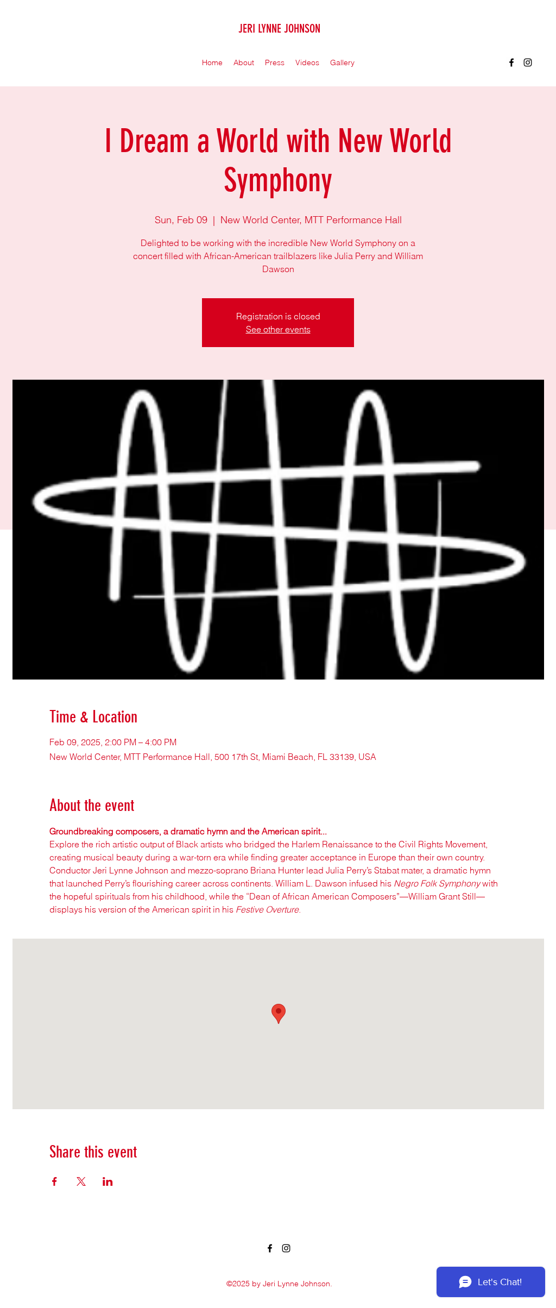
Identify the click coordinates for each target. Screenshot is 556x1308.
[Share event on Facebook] (54, 1181)
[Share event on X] (81, 1181)
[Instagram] (527, 62)
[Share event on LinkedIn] (108, 1181)
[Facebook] (511, 62)
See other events (278, 329)
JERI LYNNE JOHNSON (279, 28)
